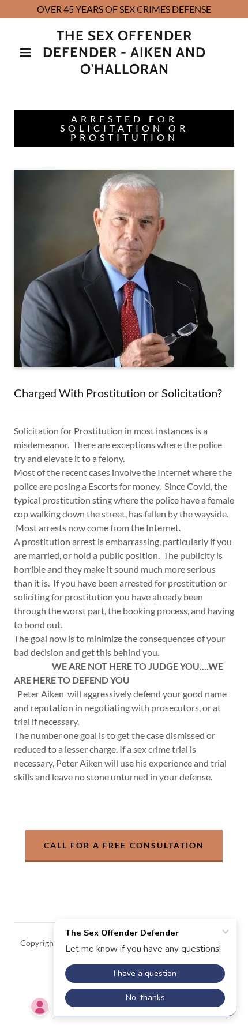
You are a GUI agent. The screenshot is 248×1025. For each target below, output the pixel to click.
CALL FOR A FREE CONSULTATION (124, 845)
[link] (124, 52)
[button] (25, 52)
